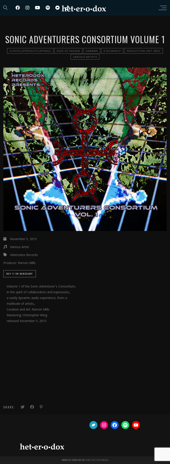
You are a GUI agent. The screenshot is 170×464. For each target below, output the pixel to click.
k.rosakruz (112, 50)
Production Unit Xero (143, 50)
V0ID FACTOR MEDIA (97, 460)
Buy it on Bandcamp (19, 273)
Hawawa (92, 50)
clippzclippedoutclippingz (30, 50)
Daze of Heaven (68, 50)
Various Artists (85, 56)
